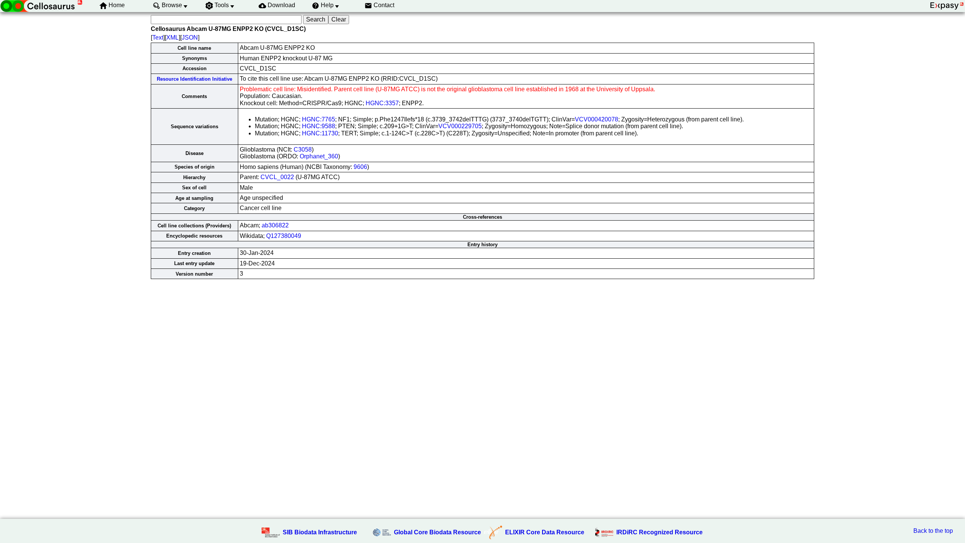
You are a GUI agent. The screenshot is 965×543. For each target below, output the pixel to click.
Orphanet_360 (319, 156)
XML (172, 37)
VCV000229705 (460, 126)
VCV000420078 (596, 119)
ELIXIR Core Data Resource (544, 532)
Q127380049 (283, 236)
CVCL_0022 (277, 177)
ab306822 (275, 225)
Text (157, 37)
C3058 (303, 149)
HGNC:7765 (318, 119)
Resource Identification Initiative (194, 79)
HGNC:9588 (318, 126)
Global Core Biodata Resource (437, 532)
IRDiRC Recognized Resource (659, 532)
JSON (190, 37)
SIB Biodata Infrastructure (320, 532)
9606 (360, 167)
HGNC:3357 (382, 103)
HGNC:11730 (320, 133)
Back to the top (933, 531)
